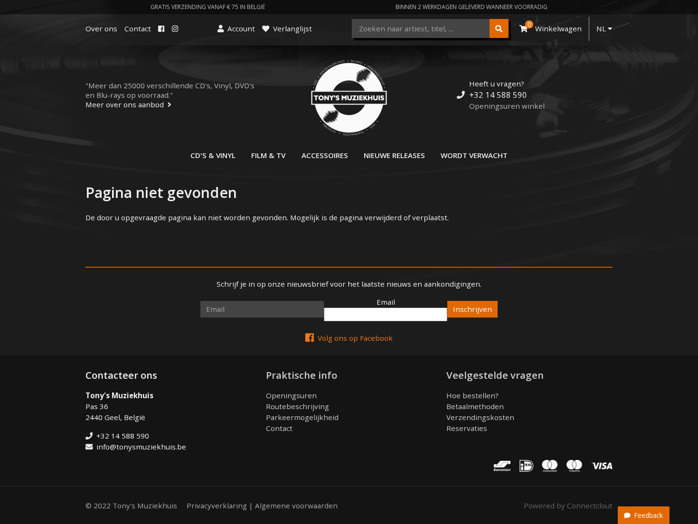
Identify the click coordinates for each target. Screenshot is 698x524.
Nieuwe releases (394, 155)
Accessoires (325, 155)
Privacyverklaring (217, 505)
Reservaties (466, 428)
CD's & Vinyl (213, 155)
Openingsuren (291, 395)
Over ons (101, 28)
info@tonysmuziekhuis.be (141, 446)
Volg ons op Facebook (355, 338)
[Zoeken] (499, 28)
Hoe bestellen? (472, 395)
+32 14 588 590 (498, 94)
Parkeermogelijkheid (302, 417)
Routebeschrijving (297, 406)
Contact (137, 28)
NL (602, 28)
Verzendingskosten (480, 417)
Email (386, 302)
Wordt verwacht (474, 155)
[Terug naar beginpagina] (349, 98)
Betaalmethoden (475, 406)
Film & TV (268, 155)
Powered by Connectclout (568, 505)
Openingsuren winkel (507, 106)
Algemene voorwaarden (296, 505)
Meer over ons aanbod (124, 104)
